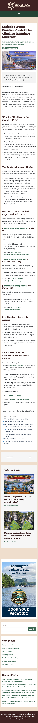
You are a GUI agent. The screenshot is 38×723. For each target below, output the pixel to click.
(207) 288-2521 (16, 307)
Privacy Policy (15, 719)
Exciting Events (7, 655)
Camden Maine (6, 42)
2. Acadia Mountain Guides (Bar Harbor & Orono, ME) (19, 430)
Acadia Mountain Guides (15, 259)
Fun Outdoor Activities (11, 505)
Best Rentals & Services (10, 648)
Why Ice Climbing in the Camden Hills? (16, 419)
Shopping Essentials (9, 661)
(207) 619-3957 (16, 252)
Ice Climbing (27, 42)
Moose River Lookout (16, 365)
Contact (25, 719)
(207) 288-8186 (16, 278)
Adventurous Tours (10, 48)
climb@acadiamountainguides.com (16, 281)
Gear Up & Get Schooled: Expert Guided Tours (18, 424)
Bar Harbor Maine (27, 41)
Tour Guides (21, 44)
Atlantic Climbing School (15, 286)
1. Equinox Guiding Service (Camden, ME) (19, 427)
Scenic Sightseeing (11, 44)
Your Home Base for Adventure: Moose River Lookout (18, 442)
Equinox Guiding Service (15, 228)
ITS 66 (13, 377)
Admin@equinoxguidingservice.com (16, 254)
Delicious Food (7, 651)
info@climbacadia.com (12, 309)
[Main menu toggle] (19, 14)
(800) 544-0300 (15, 396)
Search (4, 626)
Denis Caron (31, 716)
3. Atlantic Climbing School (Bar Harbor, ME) (18, 435)
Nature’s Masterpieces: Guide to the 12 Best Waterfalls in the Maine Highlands (19, 536)
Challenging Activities (17, 42)
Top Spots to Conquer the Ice (13, 421)
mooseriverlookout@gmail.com (19, 399)
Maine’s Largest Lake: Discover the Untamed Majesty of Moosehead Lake (18, 499)
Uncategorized (7, 664)
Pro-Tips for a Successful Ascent (14, 439)
